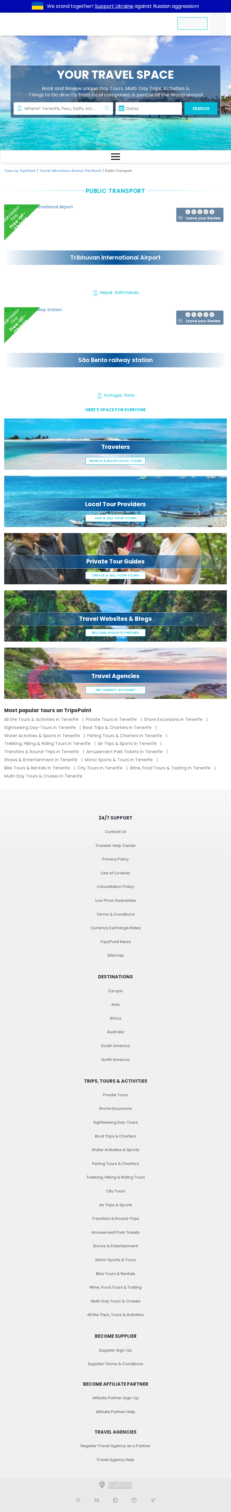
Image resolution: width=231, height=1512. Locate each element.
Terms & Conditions (116, 914)
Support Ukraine (114, 6)
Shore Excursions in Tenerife (174, 719)
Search (200, 109)
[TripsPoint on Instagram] (134, 1500)
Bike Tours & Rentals (115, 1274)
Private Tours (115, 1095)
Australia (115, 1032)
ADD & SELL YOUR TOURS (116, 518)
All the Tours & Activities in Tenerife (42, 719)
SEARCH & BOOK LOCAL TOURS (115, 460)
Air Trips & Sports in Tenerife (128, 743)
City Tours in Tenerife (100, 768)
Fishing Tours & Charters (115, 1163)
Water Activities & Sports (115, 1150)
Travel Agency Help (115, 1460)
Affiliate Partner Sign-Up (115, 1398)
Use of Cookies (115, 873)
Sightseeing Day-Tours (115, 1122)
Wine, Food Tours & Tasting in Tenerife (171, 768)
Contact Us (115, 832)
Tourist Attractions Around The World (70, 170)
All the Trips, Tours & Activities (115, 1315)
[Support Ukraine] (37, 6)
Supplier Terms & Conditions (115, 1364)
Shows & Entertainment (115, 1246)
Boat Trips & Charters (115, 1136)
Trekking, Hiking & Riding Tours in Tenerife (48, 743)
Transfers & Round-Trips (115, 1218)
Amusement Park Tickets (115, 1232)
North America (115, 1059)
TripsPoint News (115, 942)
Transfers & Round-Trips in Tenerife (42, 752)
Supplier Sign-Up (115, 1350)
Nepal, (106, 292)
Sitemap (115, 955)
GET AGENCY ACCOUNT (115, 689)
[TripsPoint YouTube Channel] (97, 1500)
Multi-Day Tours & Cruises (115, 1301)
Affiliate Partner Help (115, 1412)
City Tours (115, 1191)
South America (115, 1046)
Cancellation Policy (115, 886)
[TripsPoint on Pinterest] (78, 1500)
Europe (116, 991)
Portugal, (113, 395)
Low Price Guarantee (115, 900)
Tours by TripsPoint (19, 170)
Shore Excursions (115, 1108)
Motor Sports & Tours (115, 1260)
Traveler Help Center (115, 845)
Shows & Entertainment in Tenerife (41, 760)
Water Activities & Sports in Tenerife (42, 736)
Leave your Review (203, 218)
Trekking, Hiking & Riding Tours (115, 1177)
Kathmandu (127, 292)
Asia (115, 1004)
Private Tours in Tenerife (112, 719)
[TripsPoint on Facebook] (115, 1500)
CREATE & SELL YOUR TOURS (115, 575)
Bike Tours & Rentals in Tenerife (37, 768)
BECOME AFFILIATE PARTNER (115, 632)
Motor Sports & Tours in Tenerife (119, 760)
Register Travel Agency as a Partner (115, 1446)
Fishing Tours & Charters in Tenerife (125, 736)
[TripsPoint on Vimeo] (153, 1500)
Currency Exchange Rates (116, 928)
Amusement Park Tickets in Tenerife (125, 752)
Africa (115, 1018)
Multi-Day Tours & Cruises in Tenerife (43, 776)
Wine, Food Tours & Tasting (115, 1287)
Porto (129, 395)
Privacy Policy (115, 859)
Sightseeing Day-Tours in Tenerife (40, 727)
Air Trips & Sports (115, 1205)
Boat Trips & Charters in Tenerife (118, 727)
